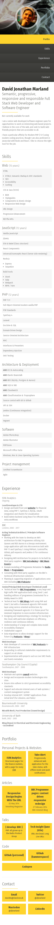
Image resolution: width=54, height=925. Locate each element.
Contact (46, 77)
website (31, 508)
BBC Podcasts (23, 582)
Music (6, 570)
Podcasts (18, 636)
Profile (46, 39)
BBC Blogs (24, 601)
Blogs (27, 636)
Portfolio (45, 67)
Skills (47, 48)
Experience (44, 58)
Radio (47, 567)
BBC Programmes (28, 589)
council (26, 674)
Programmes (17, 570)
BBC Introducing (30, 561)
